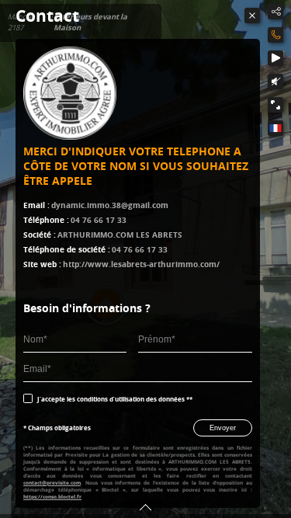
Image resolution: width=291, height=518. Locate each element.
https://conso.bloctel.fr (52, 496)
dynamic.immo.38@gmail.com (109, 205)
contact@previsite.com (52, 482)
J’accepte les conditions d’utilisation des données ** (114, 399)
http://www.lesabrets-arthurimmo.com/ (141, 264)
